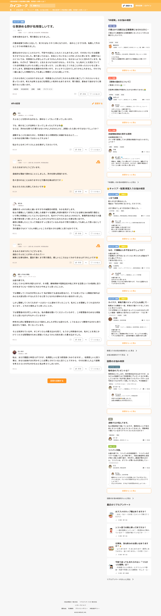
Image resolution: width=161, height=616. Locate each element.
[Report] (75, 94)
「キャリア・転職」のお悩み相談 (37, 10)
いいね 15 (96, 94)
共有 (84, 94)
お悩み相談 (19, 10)
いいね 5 (96, 149)
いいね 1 (96, 191)
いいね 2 (96, 233)
